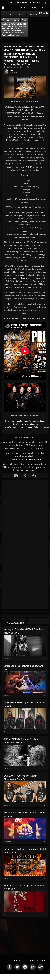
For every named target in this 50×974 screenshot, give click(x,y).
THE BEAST (14, 70)
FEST (22, 7)
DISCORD (43, 12)
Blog (7, 20)
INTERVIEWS (21, 2)
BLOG (32, 2)
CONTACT (43, 7)
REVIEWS (32, 7)
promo (24, 20)
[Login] (44, 2)
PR (11, 2)
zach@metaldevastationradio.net (25, 459)
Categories (15, 20)
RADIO (40, 2)
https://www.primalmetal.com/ (25, 423)
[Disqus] (25, 513)
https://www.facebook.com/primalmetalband (24, 420)
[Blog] (3, 40)
